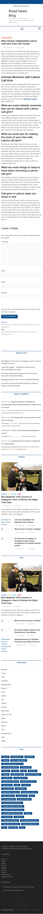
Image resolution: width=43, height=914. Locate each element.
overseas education (24, 799)
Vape (3, 737)
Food (3, 692)
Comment (5, 242)
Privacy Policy (36, 909)
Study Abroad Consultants (11, 824)
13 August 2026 (6, 505)
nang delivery (7, 778)
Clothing (5, 760)
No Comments (20, 47)
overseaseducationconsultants (12, 813)
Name (3, 271)
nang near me (7, 785)
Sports (3, 726)
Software (4, 722)
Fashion (3, 688)
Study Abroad (7, 817)
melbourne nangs (17, 774)
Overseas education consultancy (13, 806)
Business (4, 493)
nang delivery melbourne (10, 782)
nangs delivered (7, 789)
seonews (28, 813)
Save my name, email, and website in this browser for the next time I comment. (20, 311)
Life (9, 493)
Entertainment (6, 684)
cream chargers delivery (10, 767)
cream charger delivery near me (12, 764)
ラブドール (5, 402)
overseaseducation (8, 799)
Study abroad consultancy (29, 820)
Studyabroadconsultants (30, 824)
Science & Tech (6, 714)
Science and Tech (6, 877)
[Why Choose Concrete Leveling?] (6, 532)
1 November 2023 (7, 47)
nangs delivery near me (29, 792)
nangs (17, 785)
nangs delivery (20, 789)
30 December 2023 (20, 645)
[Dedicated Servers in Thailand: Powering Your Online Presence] (6, 645)
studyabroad (19, 817)
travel (22, 827)
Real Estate (5, 711)
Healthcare (32, 771)
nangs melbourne (8, 796)
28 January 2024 (19, 532)
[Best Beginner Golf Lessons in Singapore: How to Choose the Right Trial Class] (21, 476)
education (6, 771)
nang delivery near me (28, 782)
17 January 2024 (19, 635)
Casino (3, 673)
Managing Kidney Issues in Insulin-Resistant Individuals (20, 379)
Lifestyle (5, 774)
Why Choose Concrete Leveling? (28, 529)
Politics (3, 703)
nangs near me (21, 796)
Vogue (3, 741)
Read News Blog (18, 13)
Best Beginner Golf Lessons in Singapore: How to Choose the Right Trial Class (19, 500)
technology (13, 827)
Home (18, 909)
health (23, 771)
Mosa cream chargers (33, 774)
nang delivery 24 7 (20, 778)
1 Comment (30, 635)
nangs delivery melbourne (10, 792)
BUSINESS (29, 757)
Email (3, 282)
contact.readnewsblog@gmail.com (13, 890)
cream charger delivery (19, 760)
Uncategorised (6, 37)
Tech (2, 729)
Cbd (2, 677)
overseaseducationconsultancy (12, 803)
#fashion (5, 757)
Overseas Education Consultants (13, 810)
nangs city (26, 785)
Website (4, 293)
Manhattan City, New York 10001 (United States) (18, 887)
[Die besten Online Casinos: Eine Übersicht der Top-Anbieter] (6, 633)
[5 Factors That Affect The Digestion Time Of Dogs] (6, 522)
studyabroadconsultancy (10, 820)
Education (4, 681)
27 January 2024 (19, 548)
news (31, 796)
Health (3, 696)
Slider (19, 493)
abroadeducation (17, 757)
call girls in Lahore (30, 99)
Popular (13, 493)
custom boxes (25, 767)
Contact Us (26, 909)
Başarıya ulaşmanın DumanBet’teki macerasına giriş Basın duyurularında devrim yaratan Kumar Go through (21, 404)
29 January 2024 (19, 525)
